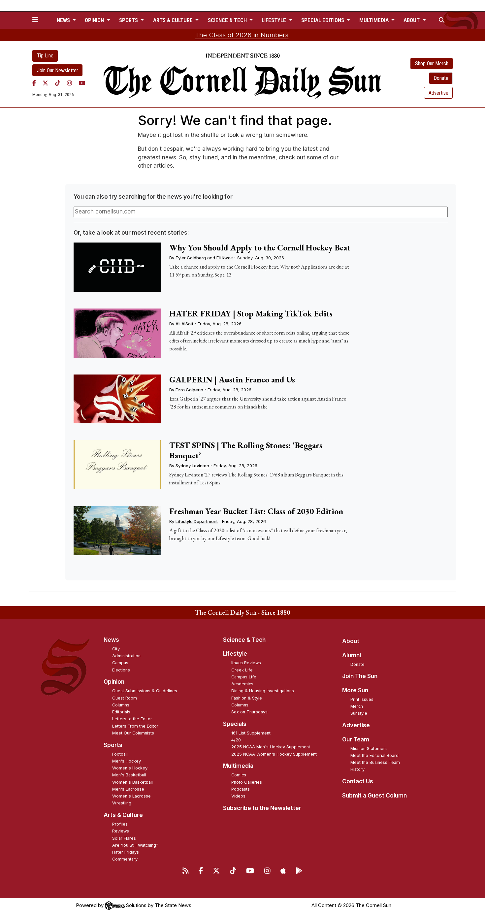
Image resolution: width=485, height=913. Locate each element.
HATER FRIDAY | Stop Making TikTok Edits (251, 313)
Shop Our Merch (431, 63)
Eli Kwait (224, 257)
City (116, 648)
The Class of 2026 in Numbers (241, 35)
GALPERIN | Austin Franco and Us (232, 379)
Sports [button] (129, 20)
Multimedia (238, 766)
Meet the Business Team (375, 762)
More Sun (355, 690)
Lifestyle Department (197, 521)
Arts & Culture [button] (173, 20)
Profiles (120, 824)
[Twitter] (45, 83)
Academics (242, 683)
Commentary (125, 859)
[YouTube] (82, 83)
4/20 (236, 739)
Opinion (114, 681)
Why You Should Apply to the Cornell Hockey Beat (259, 247)
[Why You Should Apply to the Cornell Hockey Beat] (117, 267)
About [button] (412, 20)
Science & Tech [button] (228, 20)
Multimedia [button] (374, 20)
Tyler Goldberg (191, 257)
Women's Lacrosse (131, 796)
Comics (238, 774)
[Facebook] (34, 83)
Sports (113, 745)
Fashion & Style (246, 698)
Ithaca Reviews (246, 662)
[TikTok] (57, 83)
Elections (121, 670)
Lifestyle (235, 653)
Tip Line (45, 55)
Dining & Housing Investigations (262, 690)
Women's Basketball (132, 782)
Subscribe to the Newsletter (262, 808)
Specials (234, 724)
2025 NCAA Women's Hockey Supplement (274, 754)
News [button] (64, 20)
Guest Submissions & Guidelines (144, 690)
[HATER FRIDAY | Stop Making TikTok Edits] (117, 333)
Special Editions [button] (323, 20)
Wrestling (121, 802)
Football (120, 754)
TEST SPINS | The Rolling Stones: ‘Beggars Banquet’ (245, 450)
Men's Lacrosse (128, 789)
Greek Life (242, 670)
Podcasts (240, 789)
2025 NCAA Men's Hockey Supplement (270, 746)
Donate (441, 78)
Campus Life (243, 676)
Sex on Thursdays (249, 711)
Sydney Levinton (192, 465)
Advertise (438, 93)
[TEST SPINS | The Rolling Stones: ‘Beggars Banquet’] (117, 464)
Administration (126, 655)
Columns (120, 704)
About (350, 641)
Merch (356, 706)
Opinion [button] (95, 20)
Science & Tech (244, 639)
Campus (120, 662)
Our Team (355, 739)
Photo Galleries (246, 782)
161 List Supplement (251, 733)
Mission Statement (368, 748)
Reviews (120, 831)
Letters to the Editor (132, 718)
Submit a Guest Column (374, 795)
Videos (238, 796)
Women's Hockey (129, 768)
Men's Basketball (129, 774)
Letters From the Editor (135, 726)
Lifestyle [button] (274, 20)
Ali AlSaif (184, 323)
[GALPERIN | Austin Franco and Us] (117, 399)
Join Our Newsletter (57, 70)
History (357, 769)
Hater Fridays (125, 852)
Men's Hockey (126, 761)
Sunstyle (358, 713)
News (111, 639)
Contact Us (357, 781)
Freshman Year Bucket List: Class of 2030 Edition (256, 511)
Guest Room (124, 698)
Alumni (351, 655)
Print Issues (361, 699)
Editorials (121, 711)
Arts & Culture (123, 815)
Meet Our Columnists (133, 733)
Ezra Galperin (189, 389)
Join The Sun (359, 676)
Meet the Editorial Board (374, 755)
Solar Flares (124, 838)
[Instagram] (69, 83)
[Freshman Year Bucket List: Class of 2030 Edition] (117, 530)
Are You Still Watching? (135, 845)
